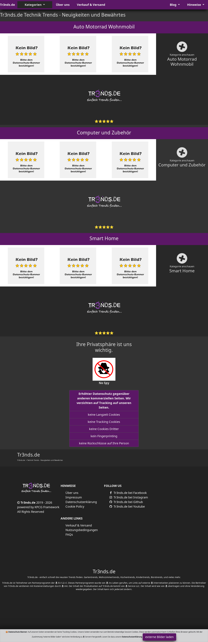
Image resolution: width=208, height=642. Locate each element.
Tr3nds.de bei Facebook (130, 493)
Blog (173, 5)
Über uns (63, 5)
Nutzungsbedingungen (81, 530)
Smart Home (104, 238)
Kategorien (33, 5)
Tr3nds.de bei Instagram (130, 497)
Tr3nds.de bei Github (128, 502)
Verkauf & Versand (91, 5)
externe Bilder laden (159, 637)
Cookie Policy (74, 506)
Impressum (73, 497)
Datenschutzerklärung (81, 502)
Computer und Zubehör (104, 132)
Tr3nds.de (7, 5)
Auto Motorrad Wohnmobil (104, 26)
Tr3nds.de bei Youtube (129, 506)
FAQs (69, 534)
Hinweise (194, 5)
